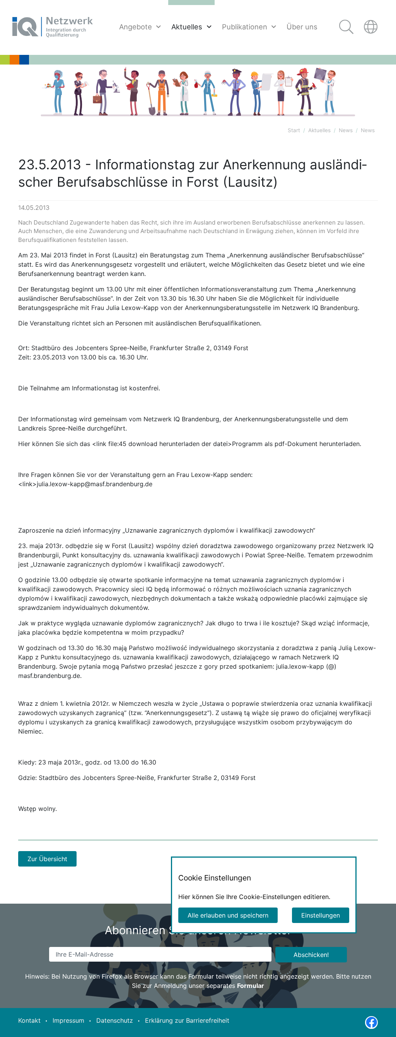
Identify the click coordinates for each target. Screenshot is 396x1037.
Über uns (302, 26)
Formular (250, 985)
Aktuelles (186, 26)
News (346, 130)
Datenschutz (114, 1020)
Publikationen (244, 26)
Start (294, 130)
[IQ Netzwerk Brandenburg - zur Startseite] (52, 27)
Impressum (68, 1020)
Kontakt (29, 1020)
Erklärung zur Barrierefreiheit (187, 1020)
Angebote (135, 26)
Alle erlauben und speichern (228, 915)
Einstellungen (320, 915)
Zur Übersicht (47, 859)
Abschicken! (311, 955)
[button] (372, 27)
